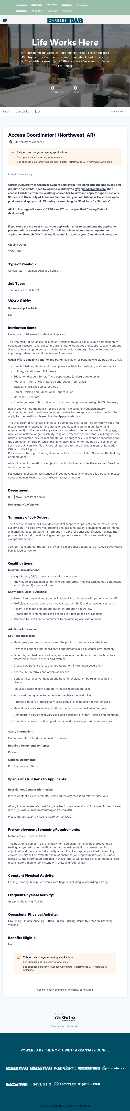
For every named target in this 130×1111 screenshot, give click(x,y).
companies (23, 111)
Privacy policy (57, 1026)
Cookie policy (73, 1026)
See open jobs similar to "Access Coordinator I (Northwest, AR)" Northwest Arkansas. (65, 161)
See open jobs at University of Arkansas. (39, 157)
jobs (38, 111)
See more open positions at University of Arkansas (65, 989)
